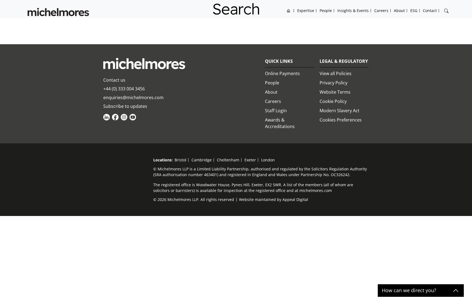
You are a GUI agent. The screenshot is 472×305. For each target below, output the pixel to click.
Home (288, 10)
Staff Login (276, 111)
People (272, 83)
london (268, 159)
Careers (273, 101)
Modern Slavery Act (339, 111)
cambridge (201, 159)
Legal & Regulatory (344, 61)
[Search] (446, 11)
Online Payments (282, 73)
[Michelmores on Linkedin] (106, 117)
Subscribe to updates (125, 106)
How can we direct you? (409, 291)
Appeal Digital (295, 199)
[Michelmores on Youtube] (132, 117)
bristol (180, 159)
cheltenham (228, 159)
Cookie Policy (333, 101)
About (271, 92)
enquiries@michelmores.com (133, 97)
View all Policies (336, 73)
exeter (250, 159)
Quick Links (279, 61)
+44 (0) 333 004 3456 (124, 89)
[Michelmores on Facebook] (115, 117)
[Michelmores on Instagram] (124, 117)
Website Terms (335, 92)
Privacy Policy (333, 83)
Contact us (114, 80)
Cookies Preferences (341, 120)
